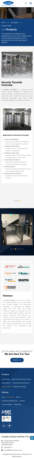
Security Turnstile (6, 386)
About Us (18, 397)
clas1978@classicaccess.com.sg (13, 450)
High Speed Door (6, 383)
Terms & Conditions (7, 404)
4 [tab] (18, 249)
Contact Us (16, 360)
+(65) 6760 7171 (8, 447)
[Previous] (4, 65)
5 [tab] (20, 249)
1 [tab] (14, 200)
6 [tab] (22, 249)
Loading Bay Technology (19, 386)
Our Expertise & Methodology (9, 401)
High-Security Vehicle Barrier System (21, 379)
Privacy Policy (17, 404)
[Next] (30, 65)
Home (3, 397)
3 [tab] (19, 200)
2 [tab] (16, 200)
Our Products (10, 397)
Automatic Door (6, 379)
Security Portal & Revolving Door (21, 383)
